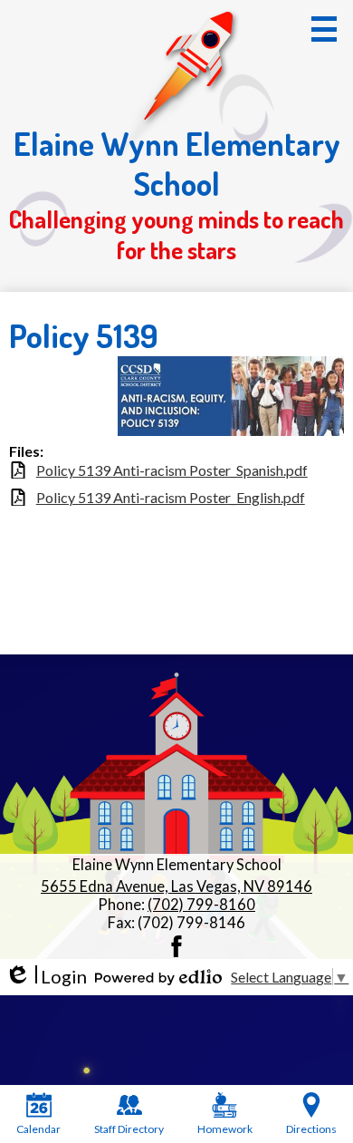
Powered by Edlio (158, 977)
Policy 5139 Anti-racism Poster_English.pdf (170, 497)
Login (46, 976)
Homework (225, 1129)
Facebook (176, 946)
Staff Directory (129, 1129)
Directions (311, 1129)
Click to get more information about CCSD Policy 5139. (48, 399)
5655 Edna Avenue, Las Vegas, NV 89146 (176, 886)
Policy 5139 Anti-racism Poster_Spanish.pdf (172, 470)
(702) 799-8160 (201, 905)
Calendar (38, 1129)
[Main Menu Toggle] (324, 29)
